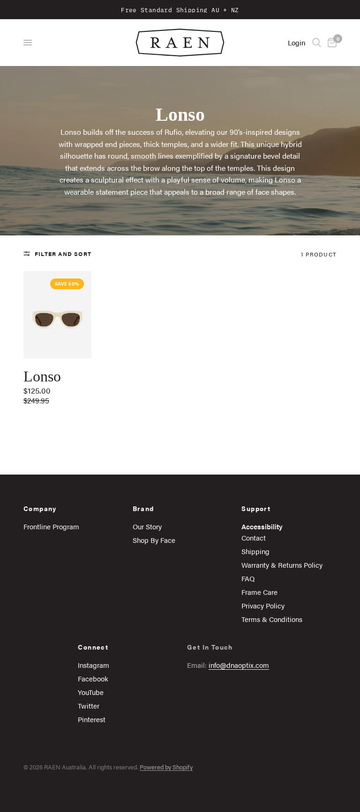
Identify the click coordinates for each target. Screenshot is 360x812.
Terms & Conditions (271, 619)
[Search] (316, 42)
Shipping (255, 551)
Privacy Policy (263, 605)
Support (255, 508)
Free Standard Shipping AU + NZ (180, 9)
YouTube (91, 692)
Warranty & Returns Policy (281, 565)
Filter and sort (63, 253)
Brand (143, 508)
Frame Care (259, 592)
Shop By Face (154, 540)
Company (40, 508)
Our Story (147, 526)
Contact (253, 537)
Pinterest (91, 719)
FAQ (248, 578)
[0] (330, 42)
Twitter (88, 705)
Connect (93, 647)
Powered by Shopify (166, 766)
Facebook (93, 678)
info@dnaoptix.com (239, 665)
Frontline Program (51, 526)
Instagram (93, 665)
